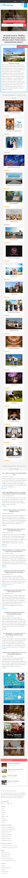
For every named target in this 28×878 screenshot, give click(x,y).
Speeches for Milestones (13, 781)
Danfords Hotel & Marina (14, 312)
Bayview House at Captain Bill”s (14, 185)
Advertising (4, 820)
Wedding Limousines (6, 834)
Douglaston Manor (14, 330)
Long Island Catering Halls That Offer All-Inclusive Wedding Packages (14, 613)
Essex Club (14, 366)
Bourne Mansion (14, 239)
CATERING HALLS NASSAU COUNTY (9, 847)
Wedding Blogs (5, 856)
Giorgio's (14, 439)
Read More (4, 488)
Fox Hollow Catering (14, 421)
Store (3, 814)
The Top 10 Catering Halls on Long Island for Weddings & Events (14, 510)
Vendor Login (4, 871)
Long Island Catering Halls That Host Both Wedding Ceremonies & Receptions (14, 571)
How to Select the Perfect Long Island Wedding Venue (14, 473)
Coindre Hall (14, 294)
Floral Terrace (14, 385)
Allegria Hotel (14, 149)
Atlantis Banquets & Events (14, 167)
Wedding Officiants (6, 838)
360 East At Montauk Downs (14, 112)
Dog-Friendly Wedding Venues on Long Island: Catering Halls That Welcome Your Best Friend (14, 493)
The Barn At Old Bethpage (13, 763)
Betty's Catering (14, 221)
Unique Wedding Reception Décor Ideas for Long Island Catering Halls (14, 529)
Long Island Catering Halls (8, 829)
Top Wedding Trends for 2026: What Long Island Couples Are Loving (14, 590)
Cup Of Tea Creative (12, 775)
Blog (2, 810)
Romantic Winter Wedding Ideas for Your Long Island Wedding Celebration (14, 653)
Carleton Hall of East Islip (14, 258)
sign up (23, 1)
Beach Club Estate (14, 203)
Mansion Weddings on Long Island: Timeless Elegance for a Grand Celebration (14, 550)
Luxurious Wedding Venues (8, 860)
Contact (3, 865)
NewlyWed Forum (5, 855)
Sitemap (3, 822)
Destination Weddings (7, 858)
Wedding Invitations (6, 840)
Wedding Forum (5, 853)
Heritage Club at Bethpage (14, 457)
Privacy (3, 869)
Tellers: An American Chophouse (15, 769)
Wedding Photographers (7, 827)
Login (15, 1)
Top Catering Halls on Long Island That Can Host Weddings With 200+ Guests (14, 634)
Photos (3, 818)
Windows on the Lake (14, 63)
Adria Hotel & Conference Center (14, 131)
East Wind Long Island (14, 348)
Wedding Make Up (5, 836)
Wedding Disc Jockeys (7, 831)
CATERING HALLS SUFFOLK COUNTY (9, 845)
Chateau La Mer (14, 276)
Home (2, 808)
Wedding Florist (5, 833)
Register (3, 812)
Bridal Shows (4, 816)
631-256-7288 (4, 873)
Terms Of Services (6, 867)
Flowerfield (14, 403)
